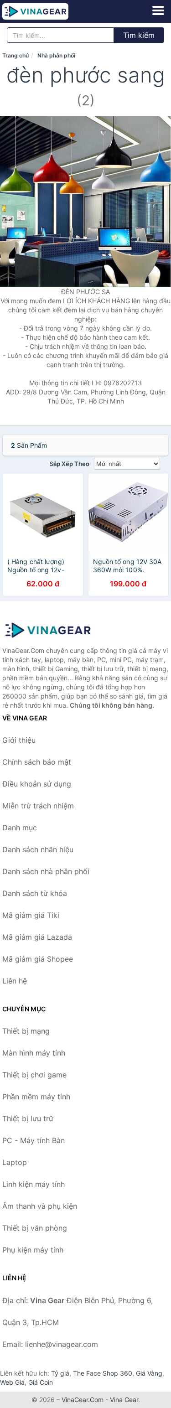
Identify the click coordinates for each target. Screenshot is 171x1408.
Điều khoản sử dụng (36, 783)
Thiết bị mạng (26, 1030)
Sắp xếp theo (69, 463)
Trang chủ (15, 55)
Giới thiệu (19, 740)
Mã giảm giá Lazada (37, 937)
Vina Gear (124, 1399)
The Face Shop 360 (102, 1373)
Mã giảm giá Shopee (37, 958)
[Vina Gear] (47, 630)
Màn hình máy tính (33, 1052)
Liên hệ (14, 980)
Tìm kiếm (139, 35)
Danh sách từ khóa (34, 893)
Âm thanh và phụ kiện (39, 1206)
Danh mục (19, 827)
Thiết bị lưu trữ (27, 1118)
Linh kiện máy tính (33, 1184)
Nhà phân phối (56, 55)
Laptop (14, 1162)
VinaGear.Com (83, 1399)
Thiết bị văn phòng (34, 1227)
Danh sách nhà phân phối (45, 871)
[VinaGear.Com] (48, 11)
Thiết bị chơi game (34, 1074)
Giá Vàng (149, 1373)
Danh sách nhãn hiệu (37, 849)
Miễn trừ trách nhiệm (38, 805)
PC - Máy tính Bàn (33, 1140)
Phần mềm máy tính (36, 1096)
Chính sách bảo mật (36, 761)
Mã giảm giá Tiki (30, 915)
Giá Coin (40, 1382)
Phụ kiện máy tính (32, 1249)
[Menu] (158, 10)
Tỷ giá (60, 1373)
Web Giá (12, 1382)
